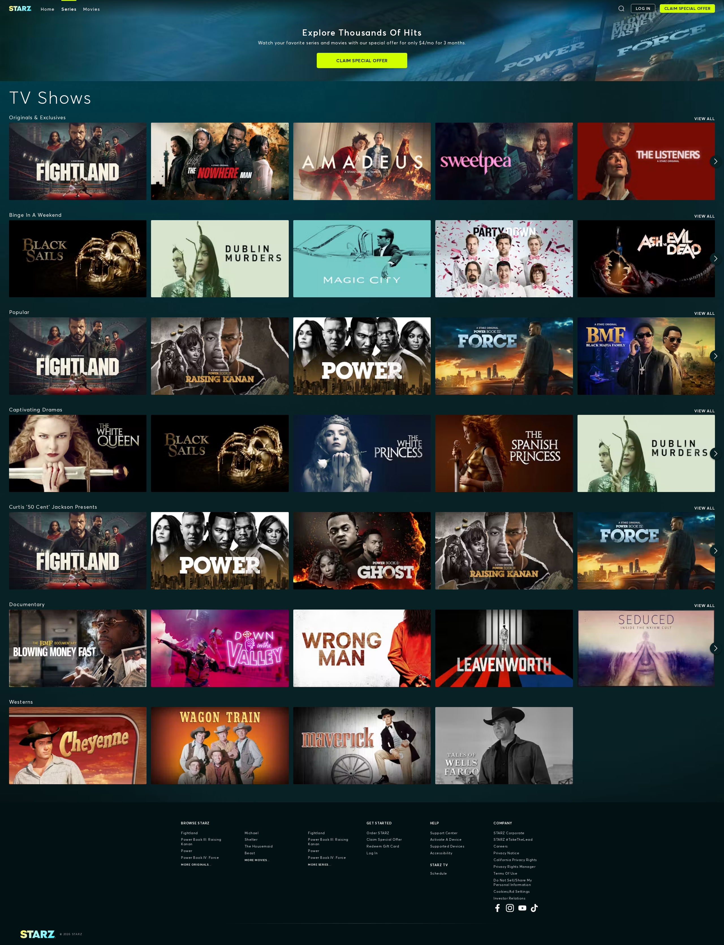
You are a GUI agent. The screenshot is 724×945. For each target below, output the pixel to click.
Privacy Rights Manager (514, 866)
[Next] (716, 161)
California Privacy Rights (515, 860)
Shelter (251, 839)
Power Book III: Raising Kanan (201, 841)
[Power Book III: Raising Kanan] (219, 356)
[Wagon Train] (219, 745)
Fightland (189, 833)
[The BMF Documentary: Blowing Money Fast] (77, 648)
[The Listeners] (646, 161)
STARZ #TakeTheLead (513, 839)
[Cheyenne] (77, 745)
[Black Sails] (77, 259)
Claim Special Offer (384, 839)
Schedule (438, 873)
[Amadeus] (362, 161)
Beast (250, 853)
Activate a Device (446, 839)
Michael (252, 833)
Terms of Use (505, 873)
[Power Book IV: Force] (504, 356)
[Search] (621, 8)
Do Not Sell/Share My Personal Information (513, 882)
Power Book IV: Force (200, 857)
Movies (91, 9)
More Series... (319, 864)
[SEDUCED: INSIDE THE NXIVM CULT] (646, 648)
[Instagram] (510, 908)
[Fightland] (77, 161)
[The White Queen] (77, 453)
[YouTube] (522, 908)
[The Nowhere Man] (219, 161)
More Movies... (257, 860)
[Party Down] (504, 259)
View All (704, 118)
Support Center (444, 833)
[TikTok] (535, 908)
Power (186, 851)
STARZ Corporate (509, 833)
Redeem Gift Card (383, 846)
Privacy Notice (506, 853)
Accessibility (441, 853)
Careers (501, 846)
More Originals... (196, 864)
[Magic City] (362, 259)
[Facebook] (497, 908)
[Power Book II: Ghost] (362, 550)
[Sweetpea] (504, 161)
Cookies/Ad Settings (512, 891)
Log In (372, 853)
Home (48, 9)
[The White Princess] (362, 453)
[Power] (362, 356)
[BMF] (646, 356)
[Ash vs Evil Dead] (646, 259)
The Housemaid (259, 846)
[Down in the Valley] (219, 648)
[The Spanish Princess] (504, 453)
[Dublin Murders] (219, 259)
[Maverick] (362, 745)
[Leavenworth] (504, 648)
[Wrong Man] (362, 648)
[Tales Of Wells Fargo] (504, 745)
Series (68, 9)
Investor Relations (509, 898)
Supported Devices (447, 846)
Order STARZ (378, 833)
